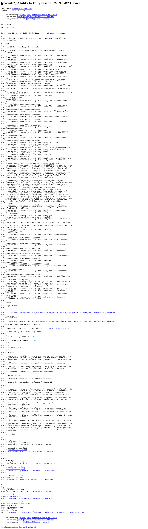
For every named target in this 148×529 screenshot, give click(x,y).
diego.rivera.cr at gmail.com (22, 9)
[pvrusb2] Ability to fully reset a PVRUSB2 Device (38, 15)
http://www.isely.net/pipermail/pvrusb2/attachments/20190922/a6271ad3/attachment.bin (44, 512)
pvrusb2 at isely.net (17, 450)
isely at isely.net (50, 33)
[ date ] (24, 19)
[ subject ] (37, 19)
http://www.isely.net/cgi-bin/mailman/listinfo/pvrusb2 (32, 451)
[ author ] (45, 19)
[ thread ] (30, 19)
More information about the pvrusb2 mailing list (18, 527)
